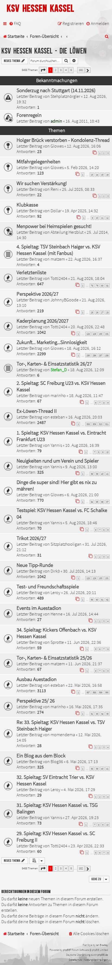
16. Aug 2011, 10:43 (82, 121)
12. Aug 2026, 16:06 (84, 146)
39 (97, 473)
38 (92, 473)
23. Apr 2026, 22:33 (87, 845)
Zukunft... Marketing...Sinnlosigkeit (52, 342)
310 (100, 424)
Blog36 (57, 761)
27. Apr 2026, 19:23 (82, 817)
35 (107, 713)
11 (102, 217)
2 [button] (55, 70)
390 (106, 692)
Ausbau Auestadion (37, 679)
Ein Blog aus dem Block (41, 755)
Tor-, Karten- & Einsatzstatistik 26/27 (54, 363)
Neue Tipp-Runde (35, 565)
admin (56, 121)
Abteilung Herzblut (67, 232)
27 (102, 312)
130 (100, 333)
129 (94, 333)
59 (92, 599)
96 (102, 501)
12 (107, 217)
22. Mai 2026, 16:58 (85, 685)
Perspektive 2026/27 (37, 294)
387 (88, 692)
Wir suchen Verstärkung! (42, 183)
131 (106, 333)
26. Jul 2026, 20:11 (80, 592)
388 (94, 692)
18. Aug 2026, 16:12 (84, 348)
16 (107, 174)
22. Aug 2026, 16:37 (85, 259)
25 (92, 312)
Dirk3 (55, 571)
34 (102, 713)
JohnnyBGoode (65, 299)
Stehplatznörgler (65, 96)
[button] (43, 70)
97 (107, 501)
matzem (58, 259)
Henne (57, 614)
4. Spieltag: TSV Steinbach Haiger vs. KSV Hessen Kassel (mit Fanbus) (58, 249)
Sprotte (57, 642)
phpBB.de (102, 955)
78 (92, 285)
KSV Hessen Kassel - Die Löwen (43, 51)
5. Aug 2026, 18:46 (81, 522)
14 (97, 174)
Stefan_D (59, 369)
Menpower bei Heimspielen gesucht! (54, 226)
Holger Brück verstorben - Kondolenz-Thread (63, 140)
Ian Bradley (102, 945)
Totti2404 (59, 278)
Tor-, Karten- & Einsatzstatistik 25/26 (54, 657)
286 (94, 355)
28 (107, 312)
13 (92, 174)
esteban (58, 417)
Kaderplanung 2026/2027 (43, 320)
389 (100, 692)
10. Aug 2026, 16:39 (82, 445)
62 (107, 599)
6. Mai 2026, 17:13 (82, 761)
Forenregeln (29, 115)
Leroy (55, 592)
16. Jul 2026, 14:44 (82, 614)
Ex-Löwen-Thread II (37, 411)
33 (97, 713)
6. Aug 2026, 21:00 (83, 494)
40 (102, 473)
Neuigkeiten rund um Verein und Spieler (58, 460)
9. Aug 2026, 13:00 (81, 466)
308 (88, 424)
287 (100, 355)
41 (107, 473)
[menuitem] (15, 24)
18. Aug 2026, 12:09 (87, 369)
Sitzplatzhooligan (66, 544)
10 (97, 217)
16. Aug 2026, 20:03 (85, 417)
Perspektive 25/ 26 (36, 700)
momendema (63, 734)
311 (106, 424)
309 (94, 424)
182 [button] (81, 70)
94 (92, 501)
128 (88, 333)
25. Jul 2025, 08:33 (78, 189)
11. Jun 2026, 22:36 (84, 642)
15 (102, 174)
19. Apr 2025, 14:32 (81, 210)
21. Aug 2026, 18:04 (88, 278)
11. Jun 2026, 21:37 (85, 663)
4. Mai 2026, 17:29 (79, 789)
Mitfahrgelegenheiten (38, 161)
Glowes (57, 146)
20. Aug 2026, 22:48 (88, 326)
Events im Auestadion (39, 608)
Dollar (56, 210)
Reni (55, 189)
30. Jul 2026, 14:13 (79, 571)
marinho (58, 395)
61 (102, 599)
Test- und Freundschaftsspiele (48, 586)
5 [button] (71, 70)
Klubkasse (27, 204)
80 (102, 285)
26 (97, 312)
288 (106, 355)
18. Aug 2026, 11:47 (86, 395)
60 (97, 599)
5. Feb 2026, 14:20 (83, 167)
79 (97, 285)
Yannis (56, 445)
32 (92, 713)
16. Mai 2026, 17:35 (86, 706)
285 (88, 355)
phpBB (66, 950)
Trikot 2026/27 (31, 538)
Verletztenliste (31, 272)
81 (107, 285)
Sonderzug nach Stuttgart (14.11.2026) (56, 90)
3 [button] (60, 70)
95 (97, 501)
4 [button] (66, 70)
